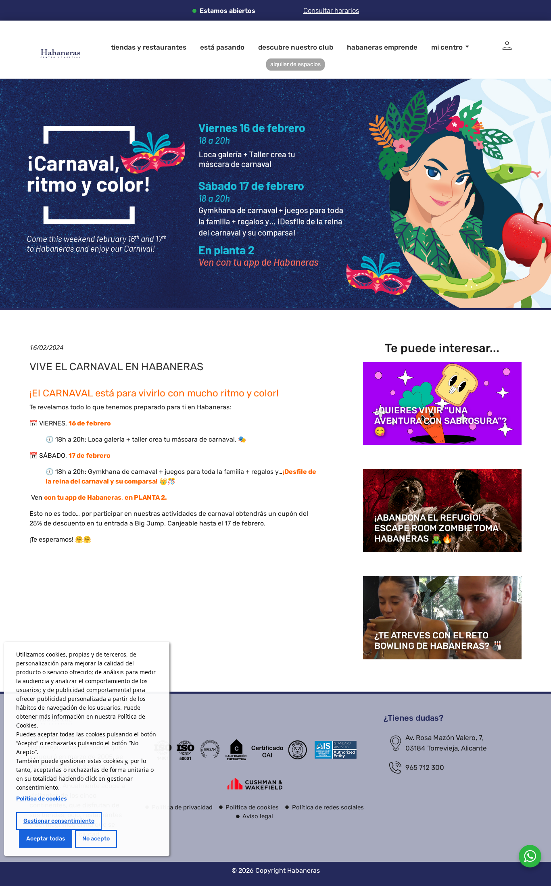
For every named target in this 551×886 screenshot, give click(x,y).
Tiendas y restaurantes (148, 47)
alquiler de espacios (295, 64)
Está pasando (222, 47)
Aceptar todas (45, 838)
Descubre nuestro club (295, 47)
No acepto (96, 838)
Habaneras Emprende (382, 47)
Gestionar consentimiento (58, 820)
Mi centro (447, 47)
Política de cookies (41, 798)
